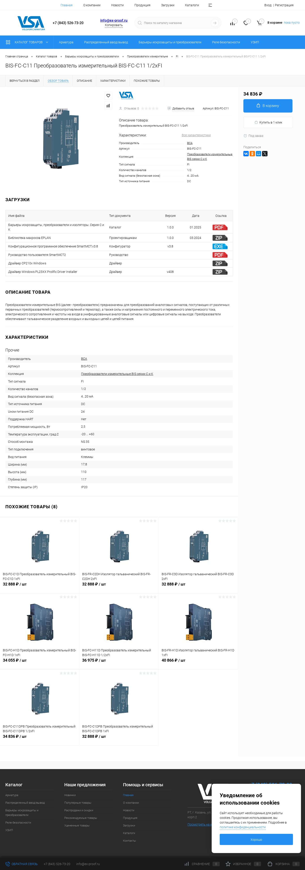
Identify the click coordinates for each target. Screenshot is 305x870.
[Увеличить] (59, 138)
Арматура (11, 795)
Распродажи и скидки (78, 810)
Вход (268, 5)
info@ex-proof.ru (113, 20)
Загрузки (167, 5)
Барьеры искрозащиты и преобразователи (21, 813)
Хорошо (256, 839)
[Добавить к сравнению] (108, 106)
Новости (117, 5)
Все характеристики (196, 135)
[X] (264, 153)
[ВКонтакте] (246, 153)
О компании (91, 5)
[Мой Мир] (258, 153)
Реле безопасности (18, 822)
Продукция (142, 5)
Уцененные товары (77, 825)
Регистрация (284, 5)
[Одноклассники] (252, 153)
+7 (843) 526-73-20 (57, 864)
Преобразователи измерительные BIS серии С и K (117, 374)
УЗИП (9, 830)
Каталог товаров (29, 42)
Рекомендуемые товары (80, 818)
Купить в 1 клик (270, 122)
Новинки (70, 795)
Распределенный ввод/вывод (25, 802)
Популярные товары (77, 802)
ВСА (189, 143)
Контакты (129, 840)
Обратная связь (24, 864)
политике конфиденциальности (243, 827)
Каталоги (192, 5)
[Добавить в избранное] (108, 96)
